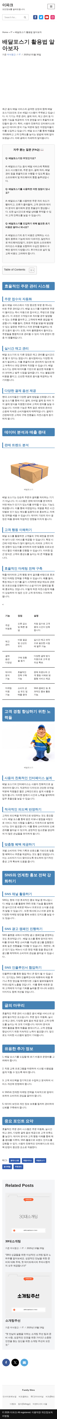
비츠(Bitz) (50, 1396)
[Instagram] (52, 17)
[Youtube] (47, 17)
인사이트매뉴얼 (9, 1396)
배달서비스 (27, 1160)
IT (11, 32)
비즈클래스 (24, 1396)
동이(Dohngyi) (24, 1404)
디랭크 (13, 1404)
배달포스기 (40, 1160)
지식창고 (11, 54)
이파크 (13, 1412)
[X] (41, 17)
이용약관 (36, 1412)
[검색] (25, 17)
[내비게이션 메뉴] (51, 6)
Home (5, 32)
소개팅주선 (13, 1320)
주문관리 (18, 1167)
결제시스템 (14, 1160)
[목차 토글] (30, 270)
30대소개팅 (13, 1241)
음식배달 (7, 1167)
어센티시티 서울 (40, 1404)
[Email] (24, 1362)
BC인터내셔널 (37, 1396)
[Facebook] (35, 17)
